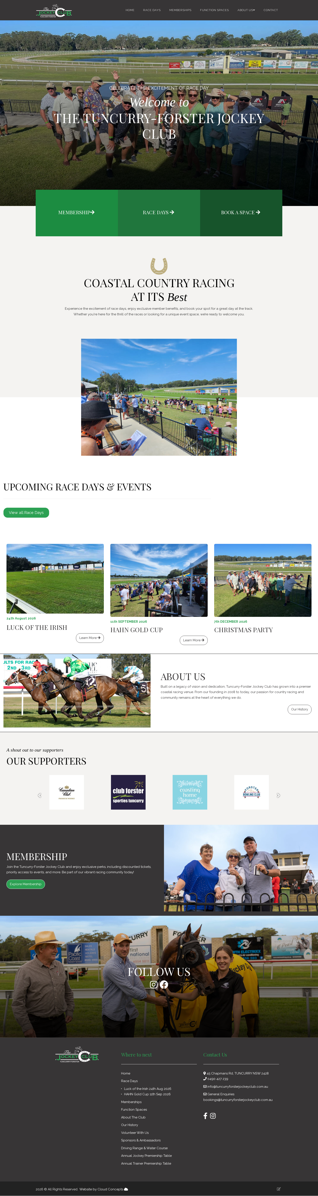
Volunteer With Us (135, 1133)
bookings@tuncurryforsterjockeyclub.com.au (238, 1100)
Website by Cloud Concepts (101, 1189)
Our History (130, 1125)
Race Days (152, 10)
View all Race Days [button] (26, 512)
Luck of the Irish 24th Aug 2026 (147, 1089)
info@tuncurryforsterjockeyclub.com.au (237, 1087)
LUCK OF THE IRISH (36, 627)
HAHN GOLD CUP (136, 629)
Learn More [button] (88, 638)
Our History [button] (299, 709)
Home (130, 10)
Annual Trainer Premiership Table (146, 1163)
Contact (271, 10)
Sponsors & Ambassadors (141, 1140)
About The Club (133, 1117)
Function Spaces (214, 10)
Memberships (180, 10)
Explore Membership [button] (26, 884)
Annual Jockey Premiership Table (146, 1156)
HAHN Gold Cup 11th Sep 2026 (147, 1094)
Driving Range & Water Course (144, 1148)
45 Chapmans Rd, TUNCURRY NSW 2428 (237, 1073)
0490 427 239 (218, 1079)
